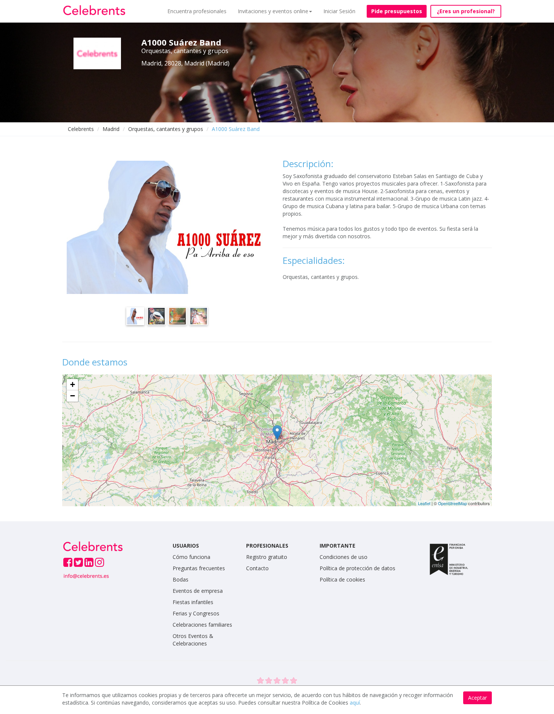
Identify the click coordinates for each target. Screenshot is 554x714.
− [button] (72, 395)
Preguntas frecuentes (199, 568)
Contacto (257, 568)
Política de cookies (342, 579)
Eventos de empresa (198, 590)
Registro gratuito (266, 556)
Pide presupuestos (396, 11)
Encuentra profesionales (196, 11)
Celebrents (81, 128)
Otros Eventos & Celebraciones (193, 639)
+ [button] (72, 384)
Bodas (180, 579)
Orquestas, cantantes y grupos (165, 128)
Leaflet (424, 503)
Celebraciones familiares (202, 624)
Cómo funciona (191, 556)
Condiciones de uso (343, 556)
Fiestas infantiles (193, 602)
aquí (355, 702)
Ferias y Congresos (196, 613)
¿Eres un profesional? (466, 11)
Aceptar (477, 697)
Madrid (111, 128)
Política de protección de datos (357, 568)
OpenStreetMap (452, 503)
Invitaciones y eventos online (273, 11)
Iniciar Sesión (339, 11)
